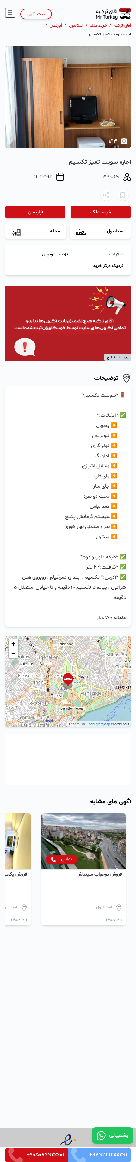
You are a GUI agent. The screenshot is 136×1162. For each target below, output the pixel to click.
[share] (106, 195)
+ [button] (13, 644)
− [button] (13, 653)
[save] (122, 195)
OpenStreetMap (98, 723)
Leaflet (74, 723)
